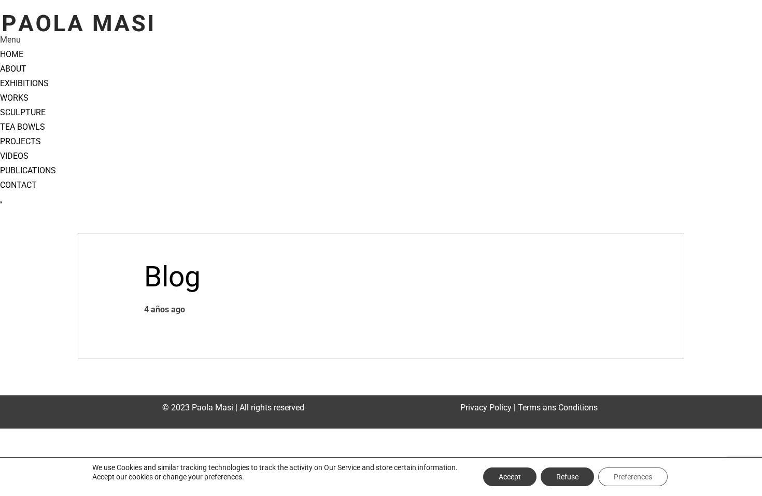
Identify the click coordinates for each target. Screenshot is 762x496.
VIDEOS (14, 156)
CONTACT (18, 185)
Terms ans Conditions (558, 407)
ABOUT (13, 69)
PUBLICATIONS (28, 170)
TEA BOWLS (22, 127)
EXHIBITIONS (24, 83)
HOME (11, 54)
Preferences (633, 477)
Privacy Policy (486, 407)
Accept (510, 477)
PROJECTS (20, 141)
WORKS (14, 98)
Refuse (567, 477)
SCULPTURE (23, 112)
